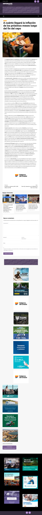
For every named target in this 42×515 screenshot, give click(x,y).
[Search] (38, 16)
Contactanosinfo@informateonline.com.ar (9, 447)
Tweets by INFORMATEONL (7, 443)
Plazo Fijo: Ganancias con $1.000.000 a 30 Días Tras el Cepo (29, 186)
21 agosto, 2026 (6, 212)
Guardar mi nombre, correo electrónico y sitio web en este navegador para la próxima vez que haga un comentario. (21, 249)
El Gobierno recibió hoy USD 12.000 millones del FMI (11, 186)
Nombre (5, 237)
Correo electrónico (24, 238)
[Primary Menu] (4, 16)
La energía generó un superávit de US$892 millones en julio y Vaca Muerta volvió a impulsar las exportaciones (21, 207)
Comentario (5, 223)
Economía (5, 20)
